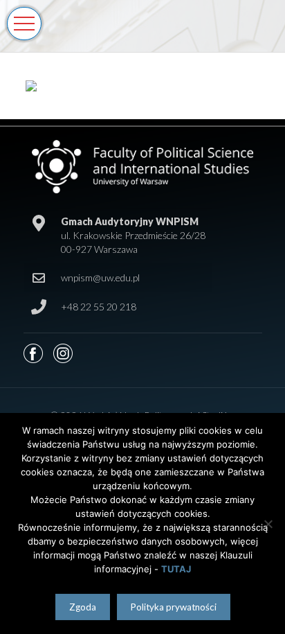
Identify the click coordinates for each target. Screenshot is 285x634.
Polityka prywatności (174, 607)
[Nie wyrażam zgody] (268, 524)
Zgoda (82, 607)
